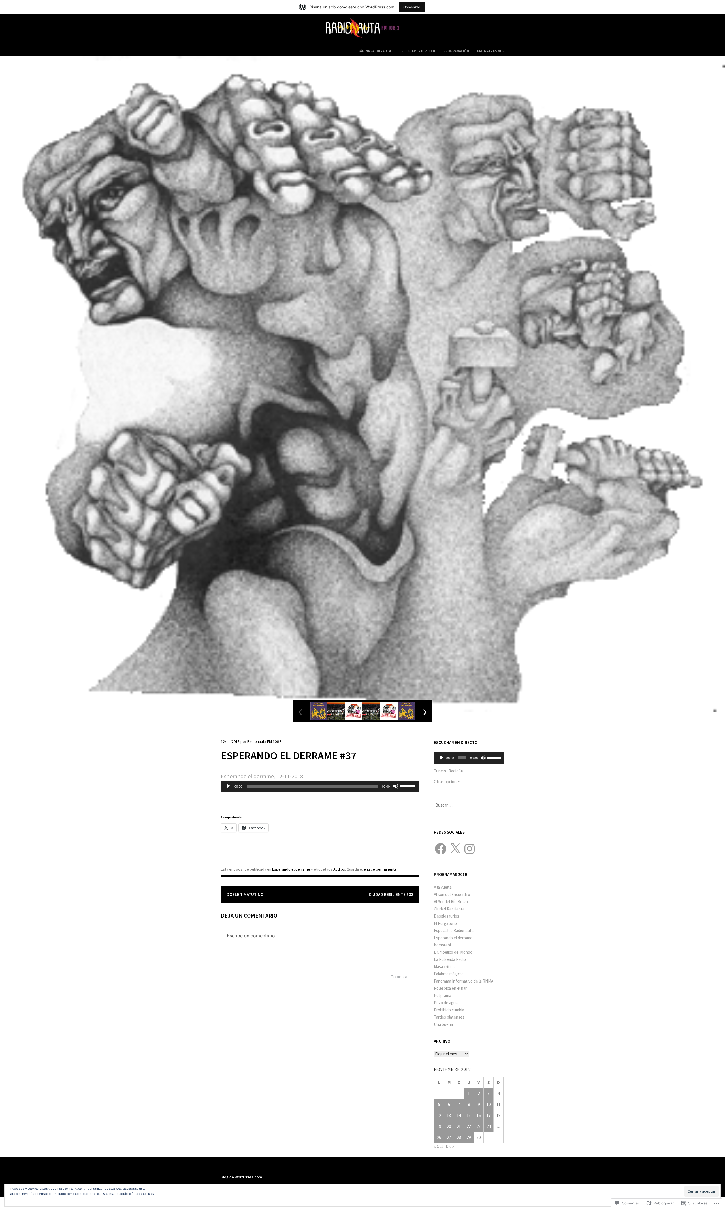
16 (479, 1115)
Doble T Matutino (245, 894)
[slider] (408, 786)
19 (439, 1126)
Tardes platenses (449, 1017)
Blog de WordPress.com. (242, 1177)
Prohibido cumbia (449, 1010)
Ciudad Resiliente (449, 909)
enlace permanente (380, 869)
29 (469, 1137)
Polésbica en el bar (450, 988)
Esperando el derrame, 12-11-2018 (262, 776)
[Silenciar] (396, 786)
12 (439, 1115)
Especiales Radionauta (454, 930)
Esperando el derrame (291, 869)
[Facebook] (440, 849)
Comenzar (411, 7)
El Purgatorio (445, 923)
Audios (339, 869)
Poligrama (442, 995)
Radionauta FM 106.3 (264, 741)
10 (489, 1104)
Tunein (440, 770)
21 (459, 1126)
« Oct (438, 1146)
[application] (320, 786)
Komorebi (442, 945)
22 (469, 1126)
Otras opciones (447, 781)
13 (449, 1115)
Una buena (443, 1024)
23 (479, 1126)
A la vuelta (443, 887)
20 (449, 1126)
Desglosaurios (446, 916)
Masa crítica (444, 966)
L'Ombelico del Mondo (453, 952)
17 (489, 1115)
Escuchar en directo (417, 51)
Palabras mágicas (449, 973)
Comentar (400, 976)
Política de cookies (140, 1193)
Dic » (450, 1146)
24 (489, 1126)
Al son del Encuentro (452, 894)
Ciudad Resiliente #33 (391, 894)
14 (459, 1115)
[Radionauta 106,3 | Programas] (362, 40)
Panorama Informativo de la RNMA (463, 981)
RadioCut (457, 770)
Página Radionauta (374, 51)
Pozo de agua (446, 1002)
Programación (456, 51)
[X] (455, 849)
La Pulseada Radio (450, 959)
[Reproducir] (228, 786)
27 (449, 1137)
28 (459, 1137)
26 (439, 1137)
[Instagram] (469, 849)
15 (469, 1115)
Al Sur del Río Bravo (451, 901)
